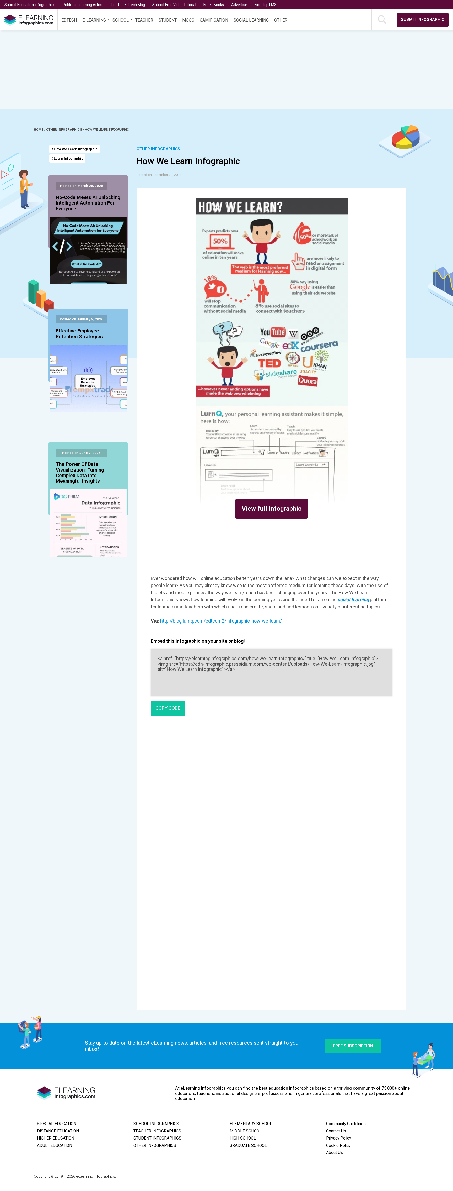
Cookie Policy (338, 1145)
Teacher (144, 20)
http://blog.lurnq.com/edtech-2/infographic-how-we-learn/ (221, 621)
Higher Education (55, 1138)
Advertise (239, 5)
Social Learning (251, 20)
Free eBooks (213, 5)
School (120, 20)
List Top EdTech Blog (128, 5)
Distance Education (58, 1131)
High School (243, 1138)
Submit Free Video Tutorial (174, 5)
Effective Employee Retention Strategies (79, 333)
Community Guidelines (346, 1123)
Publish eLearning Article (83, 5)
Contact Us (336, 1131)
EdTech (69, 20)
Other (280, 20)
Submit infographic (422, 19)
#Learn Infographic (67, 158)
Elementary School (251, 1123)
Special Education (56, 1123)
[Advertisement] (215, 70)
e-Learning (94, 20)
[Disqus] (271, 795)
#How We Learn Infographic (74, 149)
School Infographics (156, 1123)
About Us (334, 1152)
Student (168, 20)
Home (39, 130)
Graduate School (248, 1145)
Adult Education (54, 1145)
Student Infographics (157, 1138)
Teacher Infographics (157, 1131)
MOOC (188, 20)
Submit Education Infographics (29, 5)
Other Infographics (64, 130)
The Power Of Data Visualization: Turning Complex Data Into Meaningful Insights (80, 473)
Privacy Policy (338, 1138)
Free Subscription (353, 1045)
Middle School (246, 1131)
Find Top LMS (266, 5)
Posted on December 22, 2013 (159, 175)
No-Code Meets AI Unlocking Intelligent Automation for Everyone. (88, 203)
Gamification (214, 20)
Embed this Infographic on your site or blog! (198, 641)
